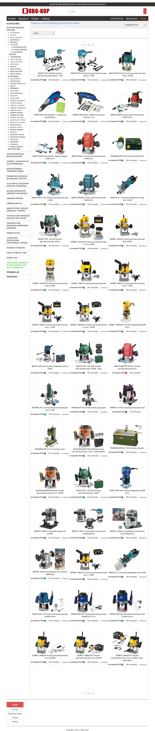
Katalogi (45, 18)
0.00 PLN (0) (117, 18)
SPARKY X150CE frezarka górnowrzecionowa (127, 407)
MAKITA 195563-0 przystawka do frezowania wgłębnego (50, 572)
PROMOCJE (13, 272)
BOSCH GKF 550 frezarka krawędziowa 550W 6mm (127, 491)
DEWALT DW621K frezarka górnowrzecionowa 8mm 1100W (50, 325)
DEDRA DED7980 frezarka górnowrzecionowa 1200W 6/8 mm (127, 615)
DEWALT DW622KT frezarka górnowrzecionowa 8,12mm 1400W (88, 325)
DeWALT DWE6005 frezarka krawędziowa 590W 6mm (127, 325)
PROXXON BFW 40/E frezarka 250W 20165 (127, 156)
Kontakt (11, 18)
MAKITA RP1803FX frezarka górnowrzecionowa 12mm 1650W (127, 74)
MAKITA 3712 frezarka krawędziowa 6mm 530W (127, 572)
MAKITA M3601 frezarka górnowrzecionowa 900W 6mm (88, 157)
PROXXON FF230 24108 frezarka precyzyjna (88, 407)
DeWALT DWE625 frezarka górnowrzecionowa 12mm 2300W (50, 656)
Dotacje (35, 18)
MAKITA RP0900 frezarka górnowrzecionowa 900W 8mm (88, 198)
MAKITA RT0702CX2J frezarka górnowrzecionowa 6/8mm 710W (50, 74)
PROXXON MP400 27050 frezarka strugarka (127, 448)
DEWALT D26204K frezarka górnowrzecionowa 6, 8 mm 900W (89, 243)
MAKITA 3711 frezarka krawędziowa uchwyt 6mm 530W (127, 198)
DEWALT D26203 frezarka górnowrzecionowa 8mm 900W (127, 240)
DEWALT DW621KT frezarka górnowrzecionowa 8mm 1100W (88, 573)
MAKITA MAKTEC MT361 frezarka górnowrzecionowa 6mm (127, 367)
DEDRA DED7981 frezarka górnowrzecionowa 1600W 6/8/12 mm (88, 615)
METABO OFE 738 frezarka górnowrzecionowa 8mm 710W (50, 408)
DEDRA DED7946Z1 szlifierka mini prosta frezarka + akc (89, 115)
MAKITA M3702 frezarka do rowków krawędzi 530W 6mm (50, 157)
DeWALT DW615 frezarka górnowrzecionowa (88, 283)
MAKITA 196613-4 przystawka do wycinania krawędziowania (88, 532)
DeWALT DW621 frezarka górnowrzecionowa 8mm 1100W (127, 284)
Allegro (143, 18)
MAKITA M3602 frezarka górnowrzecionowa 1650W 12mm (127, 115)
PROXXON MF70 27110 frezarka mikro (50, 449)
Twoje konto (131, 18)
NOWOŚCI (12, 276)
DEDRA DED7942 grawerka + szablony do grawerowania (50, 115)
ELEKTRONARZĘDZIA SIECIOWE (56, 23)
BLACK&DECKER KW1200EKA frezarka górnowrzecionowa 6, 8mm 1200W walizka (88, 450)
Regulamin (23, 18)
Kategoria (35, 23)
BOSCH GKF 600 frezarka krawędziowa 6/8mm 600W (50, 367)
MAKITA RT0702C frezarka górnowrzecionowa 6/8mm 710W (89, 74)
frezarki (76, 23)
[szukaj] (145, 11)
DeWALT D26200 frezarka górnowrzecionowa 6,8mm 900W (50, 284)
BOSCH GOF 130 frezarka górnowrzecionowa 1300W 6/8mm (50, 615)
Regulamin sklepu (15, 713)
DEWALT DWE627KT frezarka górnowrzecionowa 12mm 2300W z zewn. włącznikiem (127, 657)
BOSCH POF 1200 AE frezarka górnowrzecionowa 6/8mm (50, 240)
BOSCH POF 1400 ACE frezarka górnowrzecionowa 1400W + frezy (89, 367)
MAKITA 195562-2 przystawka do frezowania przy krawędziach (127, 532)
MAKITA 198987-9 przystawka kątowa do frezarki (50, 532)
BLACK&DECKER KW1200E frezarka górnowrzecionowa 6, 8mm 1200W (50, 491)
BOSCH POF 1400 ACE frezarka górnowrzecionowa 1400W (88, 491)
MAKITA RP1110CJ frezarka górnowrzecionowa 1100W (50, 198)
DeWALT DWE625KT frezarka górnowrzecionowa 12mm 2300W (88, 656)
